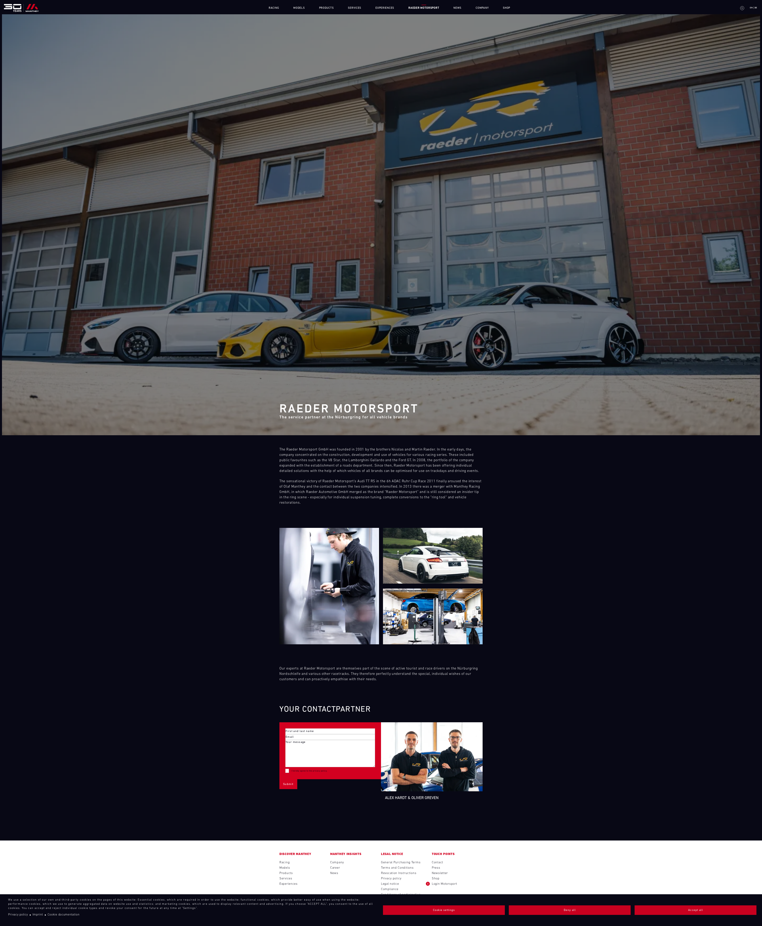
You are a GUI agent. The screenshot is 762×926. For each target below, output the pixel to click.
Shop (506, 8)
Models (299, 8)
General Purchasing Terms (400, 862)
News (457, 8)
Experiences (288, 884)
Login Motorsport (444, 884)
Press (436, 867)
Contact (437, 862)
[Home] (21, 8)
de (756, 8)
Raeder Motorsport (423, 8)
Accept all (695, 910)
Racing (274, 8)
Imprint (38, 914)
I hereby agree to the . (309, 771)
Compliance (389, 889)
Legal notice (390, 884)
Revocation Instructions (399, 873)
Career (335, 867)
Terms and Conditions (397, 867)
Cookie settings (444, 910)
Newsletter (440, 873)
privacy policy (320, 771)
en (751, 8)
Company (482, 8)
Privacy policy (18, 914)
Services (285, 878)
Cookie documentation (64, 914)
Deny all (570, 910)
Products (286, 873)
